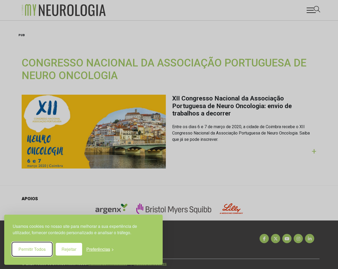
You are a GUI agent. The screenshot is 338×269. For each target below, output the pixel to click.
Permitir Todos (32, 249)
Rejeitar (69, 249)
